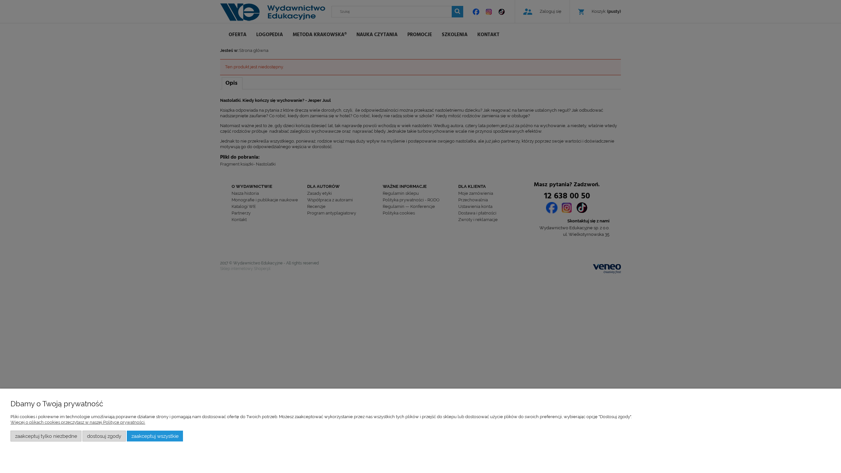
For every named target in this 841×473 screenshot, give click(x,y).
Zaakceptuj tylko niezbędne (46, 436)
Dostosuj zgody (104, 436)
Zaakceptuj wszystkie (155, 436)
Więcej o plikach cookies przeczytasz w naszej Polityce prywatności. (78, 422)
